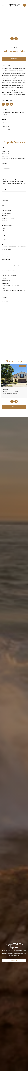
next (16, 38)
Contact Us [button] (14, 960)
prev (12, 38)
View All (14, 406)
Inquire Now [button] (14, 58)
